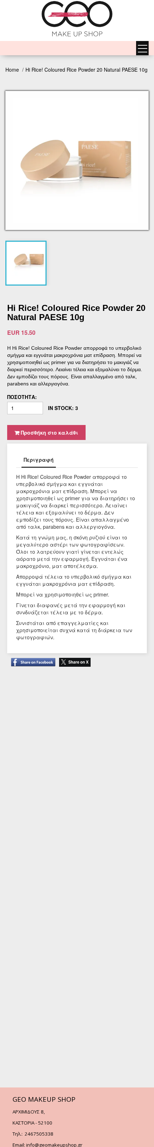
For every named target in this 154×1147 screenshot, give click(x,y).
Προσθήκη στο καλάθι (48, 432)
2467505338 (39, 1134)
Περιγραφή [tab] (39, 459)
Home (12, 69)
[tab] (28, 259)
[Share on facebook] (31, 658)
